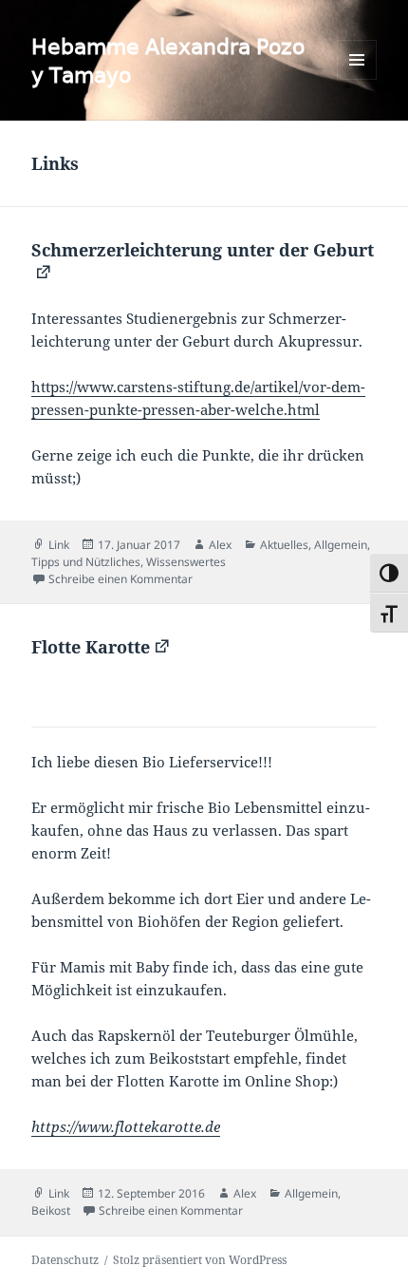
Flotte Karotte (90, 646)
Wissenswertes (186, 562)
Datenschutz (65, 1260)
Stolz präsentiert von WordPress (200, 1260)
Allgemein (340, 545)
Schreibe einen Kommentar (120, 579)
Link (58, 545)
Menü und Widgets (357, 79)
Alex (220, 545)
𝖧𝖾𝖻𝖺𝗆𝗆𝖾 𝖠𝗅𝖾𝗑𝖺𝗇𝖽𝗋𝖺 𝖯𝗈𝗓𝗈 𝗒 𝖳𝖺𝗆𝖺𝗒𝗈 (168, 59)
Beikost (50, 1210)
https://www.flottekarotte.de (125, 1126)
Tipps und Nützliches (85, 562)
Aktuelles (284, 545)
